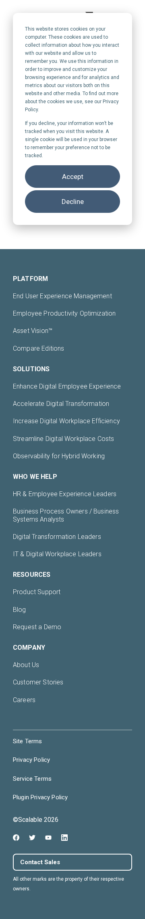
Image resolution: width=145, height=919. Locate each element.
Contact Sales (40, 862)
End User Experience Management (62, 296)
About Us (26, 665)
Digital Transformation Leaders (57, 537)
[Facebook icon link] (16, 837)
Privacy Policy (31, 759)
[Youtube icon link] (48, 837)
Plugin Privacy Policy (40, 797)
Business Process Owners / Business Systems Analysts (66, 515)
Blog (19, 609)
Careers (24, 700)
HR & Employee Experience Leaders (64, 494)
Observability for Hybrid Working (59, 456)
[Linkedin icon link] (64, 837)
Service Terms (32, 778)
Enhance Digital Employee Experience (67, 386)
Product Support (36, 592)
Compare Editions (38, 348)
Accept (72, 177)
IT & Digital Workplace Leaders (57, 554)
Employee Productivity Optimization (64, 313)
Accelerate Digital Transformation (61, 404)
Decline (73, 202)
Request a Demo (37, 627)
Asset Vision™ (32, 331)
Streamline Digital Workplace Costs (63, 439)
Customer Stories (38, 682)
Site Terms (27, 741)
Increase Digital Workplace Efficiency (66, 421)
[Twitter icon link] (32, 837)
